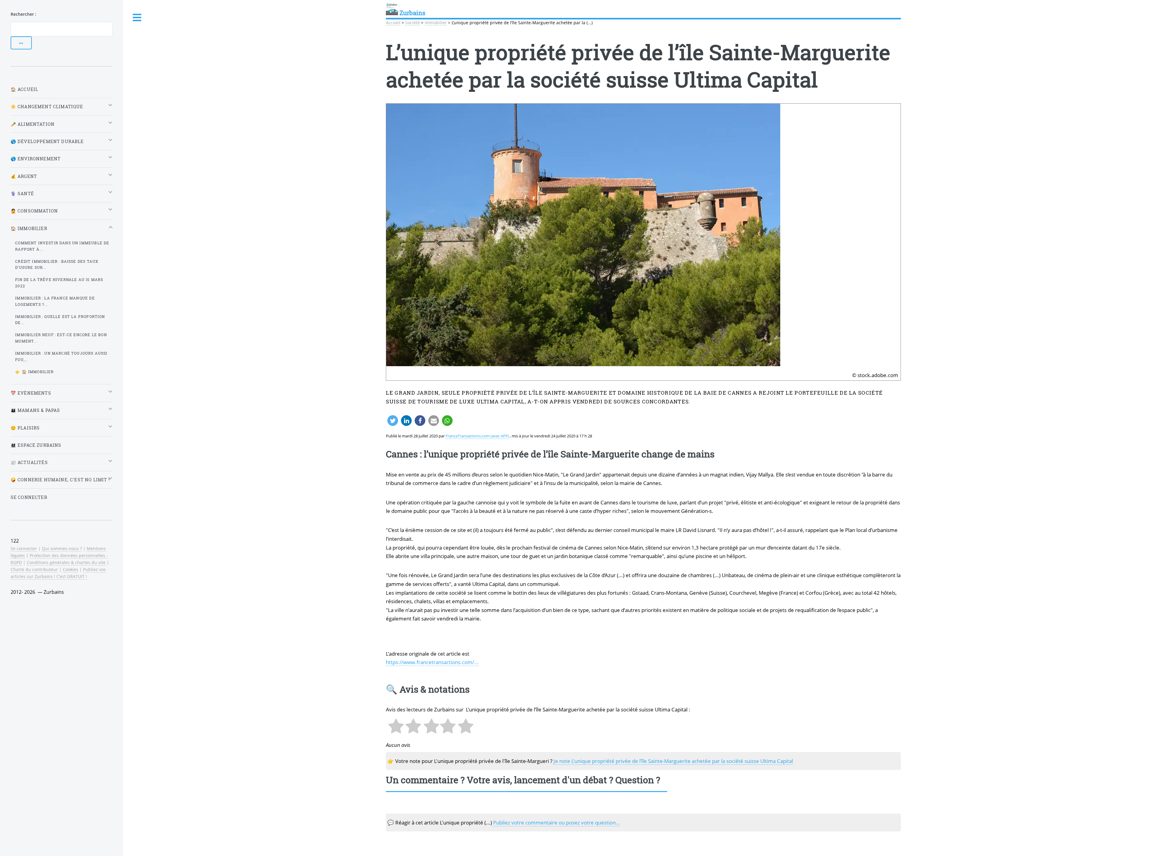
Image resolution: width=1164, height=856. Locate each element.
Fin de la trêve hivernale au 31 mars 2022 (59, 282)
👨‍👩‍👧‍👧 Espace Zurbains (36, 445)
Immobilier (436, 22)
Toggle (137, 17)
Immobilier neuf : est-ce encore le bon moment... (61, 337)
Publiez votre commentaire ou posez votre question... (556, 822)
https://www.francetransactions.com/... (432, 662)
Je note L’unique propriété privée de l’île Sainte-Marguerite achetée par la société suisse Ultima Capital (673, 760)
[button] (392, 420)
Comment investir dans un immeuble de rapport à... (62, 246)
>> (21, 42)
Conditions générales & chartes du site (66, 562)
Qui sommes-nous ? (62, 548)
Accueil (393, 22)
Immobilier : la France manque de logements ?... (55, 301)
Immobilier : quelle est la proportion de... (60, 319)
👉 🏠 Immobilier (34, 371)
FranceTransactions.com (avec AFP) (477, 436)
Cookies (70, 569)
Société (412, 22)
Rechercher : (23, 14)
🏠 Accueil (24, 89)
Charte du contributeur (34, 569)
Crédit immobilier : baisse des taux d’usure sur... (56, 264)
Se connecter (29, 497)
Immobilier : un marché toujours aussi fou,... (61, 356)
